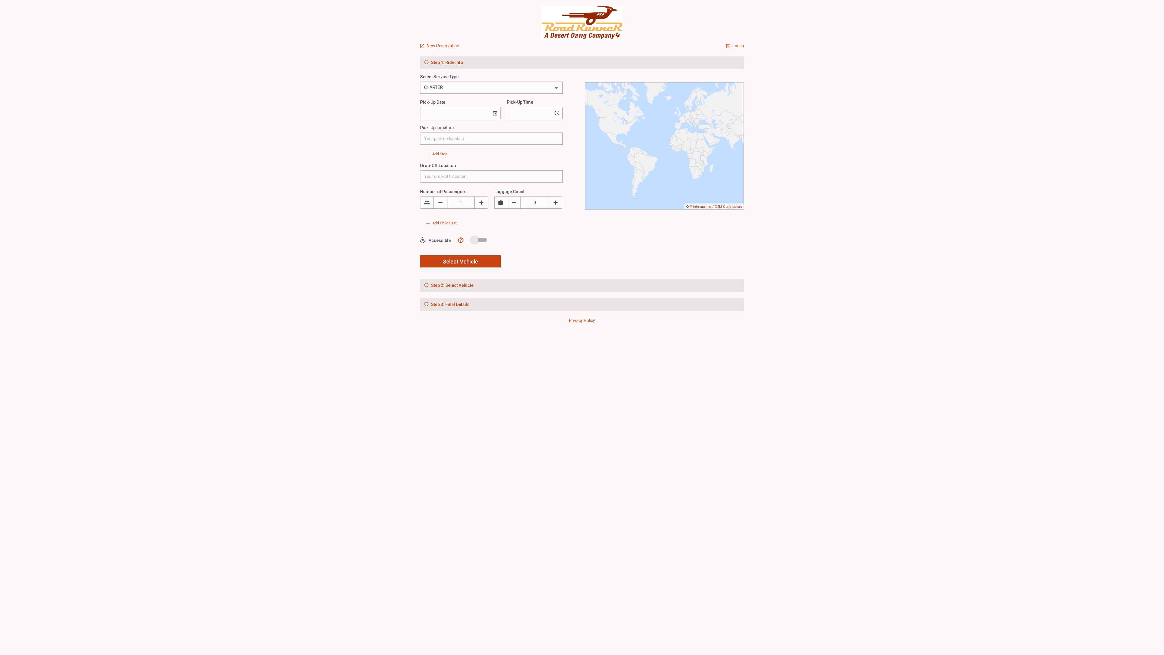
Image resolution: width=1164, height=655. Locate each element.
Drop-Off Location (438, 165)
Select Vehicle (460, 261)
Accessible (439, 240)
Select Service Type (439, 76)
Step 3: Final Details (450, 304)
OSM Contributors (728, 207)
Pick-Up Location (437, 127)
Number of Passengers (443, 191)
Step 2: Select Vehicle (451, 285)
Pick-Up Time (520, 102)
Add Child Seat (444, 223)
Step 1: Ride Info (446, 62)
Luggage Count (509, 191)
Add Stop (439, 154)
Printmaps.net (700, 207)
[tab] (582, 62)
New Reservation (442, 45)
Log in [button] (738, 45)
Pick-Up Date (432, 102)
